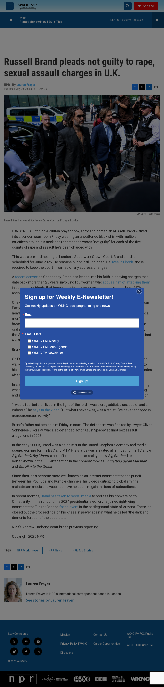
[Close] (140, 291)
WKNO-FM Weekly (45, 340)
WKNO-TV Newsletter (47, 352)
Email (29, 314)
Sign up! (82, 380)
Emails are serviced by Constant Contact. (106, 369)
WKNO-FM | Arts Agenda (50, 346)
